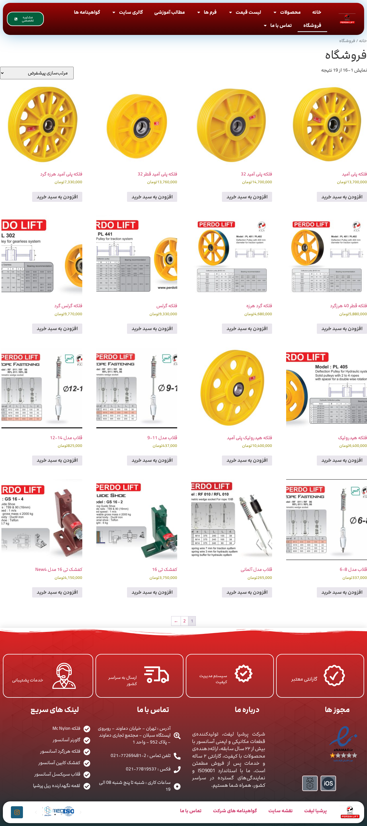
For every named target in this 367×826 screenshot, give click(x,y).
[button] (48, 814)
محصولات (290, 12)
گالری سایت (131, 12)
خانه (316, 12)
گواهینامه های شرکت (235, 810)
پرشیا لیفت (315, 810)
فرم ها (210, 12)
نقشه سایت (280, 810)
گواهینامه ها (87, 12)
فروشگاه (312, 25)
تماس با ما (281, 25)
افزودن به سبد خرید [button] (341, 197)
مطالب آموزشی (169, 12)
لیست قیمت (248, 12)
